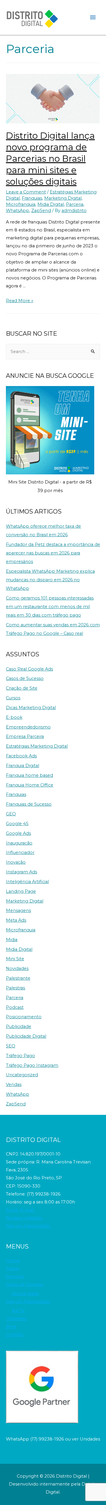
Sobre (12, 1268)
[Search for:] (53, 351)
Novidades (17, 968)
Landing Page (21, 891)
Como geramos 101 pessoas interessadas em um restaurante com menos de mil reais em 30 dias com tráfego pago (50, 606)
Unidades (16, 1318)
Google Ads (18, 833)
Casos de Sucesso (25, 678)
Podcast (15, 1007)
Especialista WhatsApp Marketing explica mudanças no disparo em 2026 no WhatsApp (50, 580)
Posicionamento (24, 1016)
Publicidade (18, 1026)
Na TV (18, 1310)
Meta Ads (16, 920)
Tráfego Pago (20, 1055)
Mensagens (18, 910)
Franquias (32, 198)
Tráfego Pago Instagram (32, 1065)
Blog (11, 1326)
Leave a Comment (26, 192)
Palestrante (18, 978)
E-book (14, 717)
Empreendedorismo (28, 727)
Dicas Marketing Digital (31, 707)
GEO (11, 814)
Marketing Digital (63, 198)
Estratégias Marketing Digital (37, 746)
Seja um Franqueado (28, 1225)
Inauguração (19, 843)
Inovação (16, 862)
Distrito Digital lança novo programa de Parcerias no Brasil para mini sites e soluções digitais (50, 158)
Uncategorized (22, 1074)
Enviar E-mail (20, 1210)
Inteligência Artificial (27, 881)
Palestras (15, 988)
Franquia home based (29, 775)
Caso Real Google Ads (29, 669)
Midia (11, 939)
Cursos (13, 698)
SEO (10, 1046)
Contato (15, 1334)
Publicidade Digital (26, 1036)
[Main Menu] (92, 17)
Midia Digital (50, 204)
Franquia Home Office (29, 785)
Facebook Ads (21, 756)
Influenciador (20, 852)
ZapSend (41, 210)
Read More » (19, 300)
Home (13, 1260)
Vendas (13, 1084)
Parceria (74, 204)
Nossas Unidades (24, 1218)
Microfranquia (20, 204)
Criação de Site (21, 688)
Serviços (15, 1276)
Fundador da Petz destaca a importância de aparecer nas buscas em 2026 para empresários (53, 553)
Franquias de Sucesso (29, 804)
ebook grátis (25, 1293)
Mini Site (15, 958)
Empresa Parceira (25, 736)
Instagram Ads (21, 872)
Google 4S (17, 823)
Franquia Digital (22, 765)
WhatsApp (17, 210)
